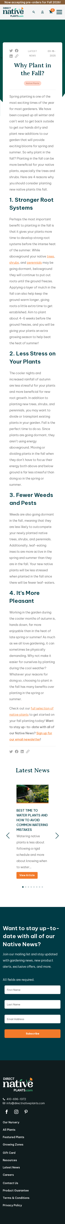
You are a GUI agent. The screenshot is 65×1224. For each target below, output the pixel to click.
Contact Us (10, 1183)
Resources (10, 1160)
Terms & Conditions (16, 1198)
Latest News (11, 1167)
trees (50, 256)
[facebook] (6, 1112)
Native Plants (32, 83)
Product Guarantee (16, 1190)
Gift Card (9, 1153)
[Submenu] (35, 12)
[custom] (11, 50)
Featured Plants (13, 1137)
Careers (8, 1175)
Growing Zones (13, 1144)
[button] (8, 836)
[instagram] (16, 1112)
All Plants (9, 1129)
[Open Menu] (59, 12)
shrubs (14, 263)
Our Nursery (11, 1122)
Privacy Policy (12, 1205)
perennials (34, 263)
